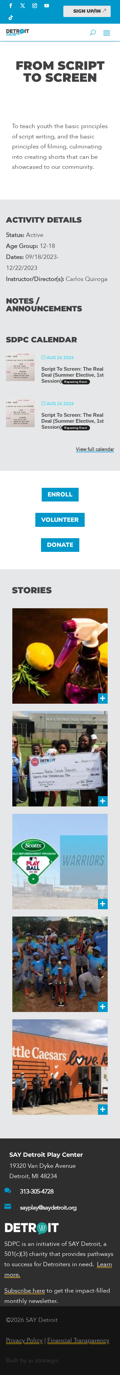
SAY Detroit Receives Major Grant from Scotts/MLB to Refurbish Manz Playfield (59, 861)
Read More (85, 694)
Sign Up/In (87, 11)
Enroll (60, 494)
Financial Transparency (78, 1340)
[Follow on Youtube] (46, 5)
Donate (60, 545)
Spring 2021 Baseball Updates (54, 964)
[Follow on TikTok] (10, 17)
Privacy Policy (24, 1340)
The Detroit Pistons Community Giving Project (50, 758)
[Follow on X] (22, 5)
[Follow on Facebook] (10, 5)
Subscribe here (24, 1291)
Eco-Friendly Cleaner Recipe (53, 656)
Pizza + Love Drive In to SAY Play (57, 1067)
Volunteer (60, 520)
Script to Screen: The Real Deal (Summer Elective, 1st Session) (72, 375)
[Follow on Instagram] (34, 5)
